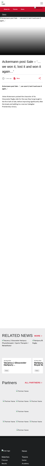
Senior (24, 460)
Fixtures (5, 460)
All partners (32, 383)
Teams (25, 457)
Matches (5, 457)
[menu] (42, 3)
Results (4, 463)
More (37, 336)
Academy (25, 463)
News (4, 14)
